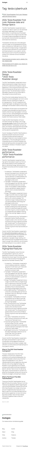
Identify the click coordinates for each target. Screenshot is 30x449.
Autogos (4, 2)
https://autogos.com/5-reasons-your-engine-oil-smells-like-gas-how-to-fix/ (14, 64)
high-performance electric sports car (14, 233)
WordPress (25, 446)
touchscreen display (7, 123)
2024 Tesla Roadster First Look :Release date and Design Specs (14, 22)
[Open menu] (27, 2)
